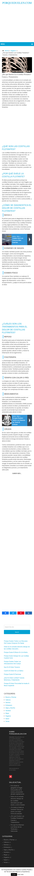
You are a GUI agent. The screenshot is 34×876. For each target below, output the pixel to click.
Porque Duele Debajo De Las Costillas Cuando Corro (16, 657)
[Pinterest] (10, 776)
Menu (3, 44)
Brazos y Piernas (10, 697)
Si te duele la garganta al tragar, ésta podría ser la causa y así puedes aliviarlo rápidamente (17, 790)
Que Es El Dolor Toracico (12, 667)
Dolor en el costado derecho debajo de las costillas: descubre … (17, 648)
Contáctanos (5, 871)
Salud (7, 718)
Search (17, 632)
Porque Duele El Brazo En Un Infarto (16, 652)
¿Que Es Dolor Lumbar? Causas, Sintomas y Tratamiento (14, 679)
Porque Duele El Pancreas (12, 674)
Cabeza (7, 700)
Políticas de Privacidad (17, 871)
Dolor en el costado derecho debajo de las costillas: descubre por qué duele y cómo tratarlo (18, 801)
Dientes (7, 702)
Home (7, 51)
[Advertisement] (17, 24)
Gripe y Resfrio (10, 708)
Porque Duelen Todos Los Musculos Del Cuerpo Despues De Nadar (16, 642)
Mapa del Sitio (24, 873)
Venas (7, 721)
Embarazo (8, 705)
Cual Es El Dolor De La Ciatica (13, 671)
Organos (13, 51)
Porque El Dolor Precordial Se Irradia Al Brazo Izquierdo (16, 684)
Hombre (8, 710)
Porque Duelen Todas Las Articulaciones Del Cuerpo (12, 662)
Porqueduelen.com (17, 3)
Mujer (7, 713)
